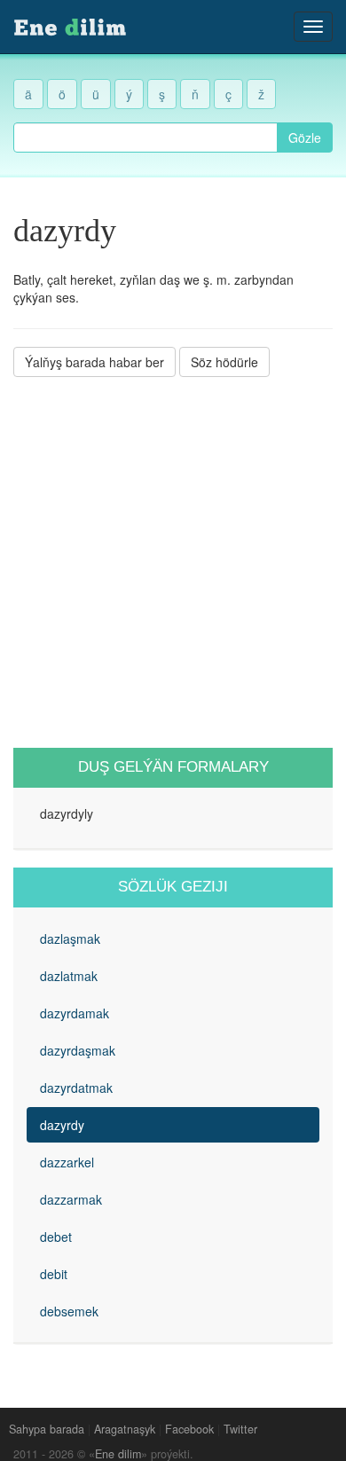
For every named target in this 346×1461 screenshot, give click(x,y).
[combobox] (145, 137)
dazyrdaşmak (77, 1050)
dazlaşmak (70, 938)
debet (56, 1236)
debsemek (69, 1311)
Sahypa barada (46, 1429)
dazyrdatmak (76, 1087)
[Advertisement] (173, 562)
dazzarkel (67, 1162)
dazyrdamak (74, 1013)
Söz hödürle (224, 362)
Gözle (304, 137)
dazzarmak (71, 1199)
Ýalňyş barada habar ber (94, 362)
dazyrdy (62, 1125)
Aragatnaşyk (124, 1429)
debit (53, 1274)
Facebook (189, 1429)
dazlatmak (69, 976)
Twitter (240, 1429)
